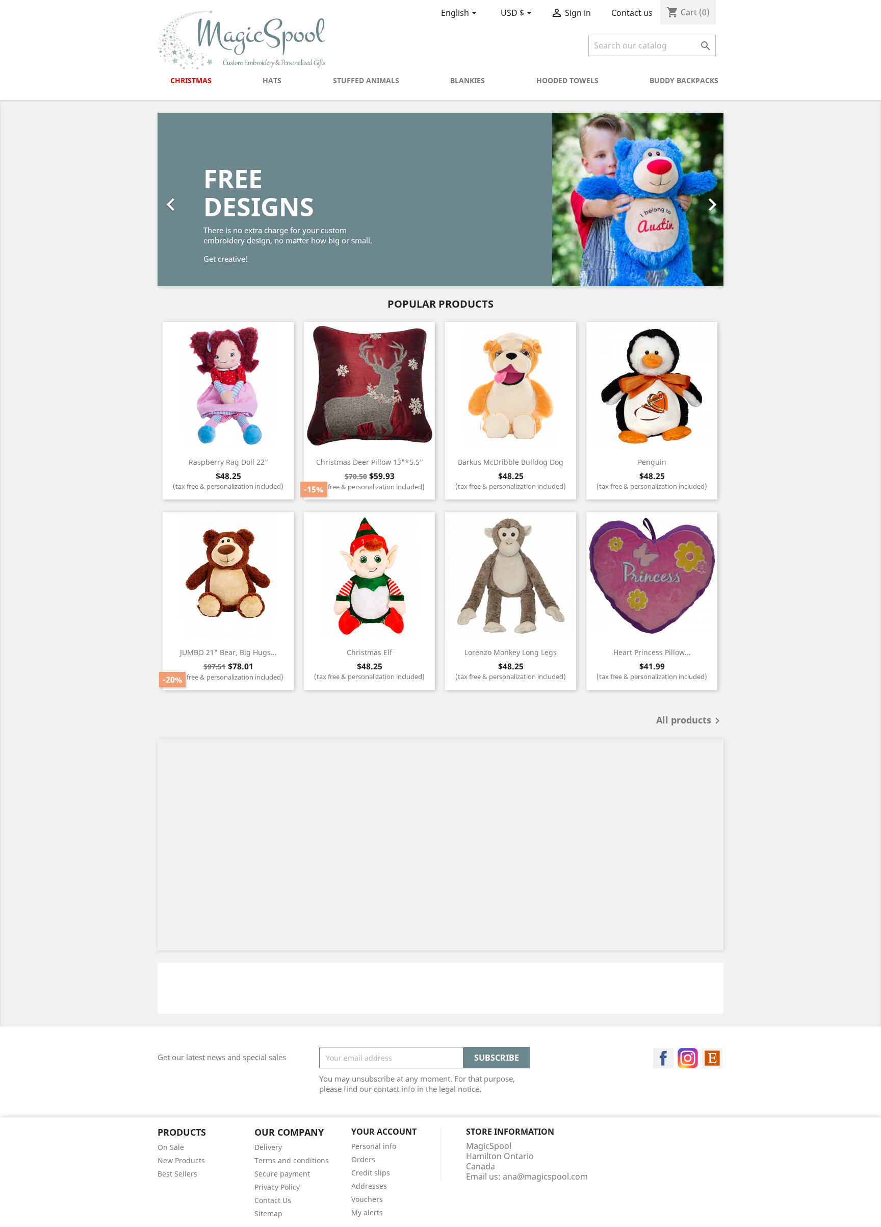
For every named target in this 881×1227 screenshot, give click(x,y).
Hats (272, 80)
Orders (363, 1159)
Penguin (652, 462)
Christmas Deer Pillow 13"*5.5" (369, 462)
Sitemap (268, 1213)
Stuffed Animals (366, 80)
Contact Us (272, 1200)
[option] (440, 199)
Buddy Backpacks (684, 80)
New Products (181, 1160)
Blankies (467, 80)
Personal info (373, 1146)
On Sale (171, 1147)
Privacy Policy (277, 1187)
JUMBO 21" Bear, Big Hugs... (228, 652)
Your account (384, 1131)
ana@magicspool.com (545, 1176)
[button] (200, 199)
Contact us (632, 12)
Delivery (268, 1147)
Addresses (369, 1186)
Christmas (191, 80)
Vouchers (367, 1199)
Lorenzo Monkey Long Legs (510, 652)
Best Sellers (177, 1174)
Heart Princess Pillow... (652, 652)
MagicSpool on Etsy (712, 1058)
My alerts (367, 1212)
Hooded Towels (567, 80)
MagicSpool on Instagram (688, 1058)
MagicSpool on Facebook (663, 1058)
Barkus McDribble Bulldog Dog (510, 462)
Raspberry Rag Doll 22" (228, 462)
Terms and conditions (291, 1160)
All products (689, 721)
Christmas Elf (369, 652)
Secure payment (282, 1174)
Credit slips (370, 1173)
